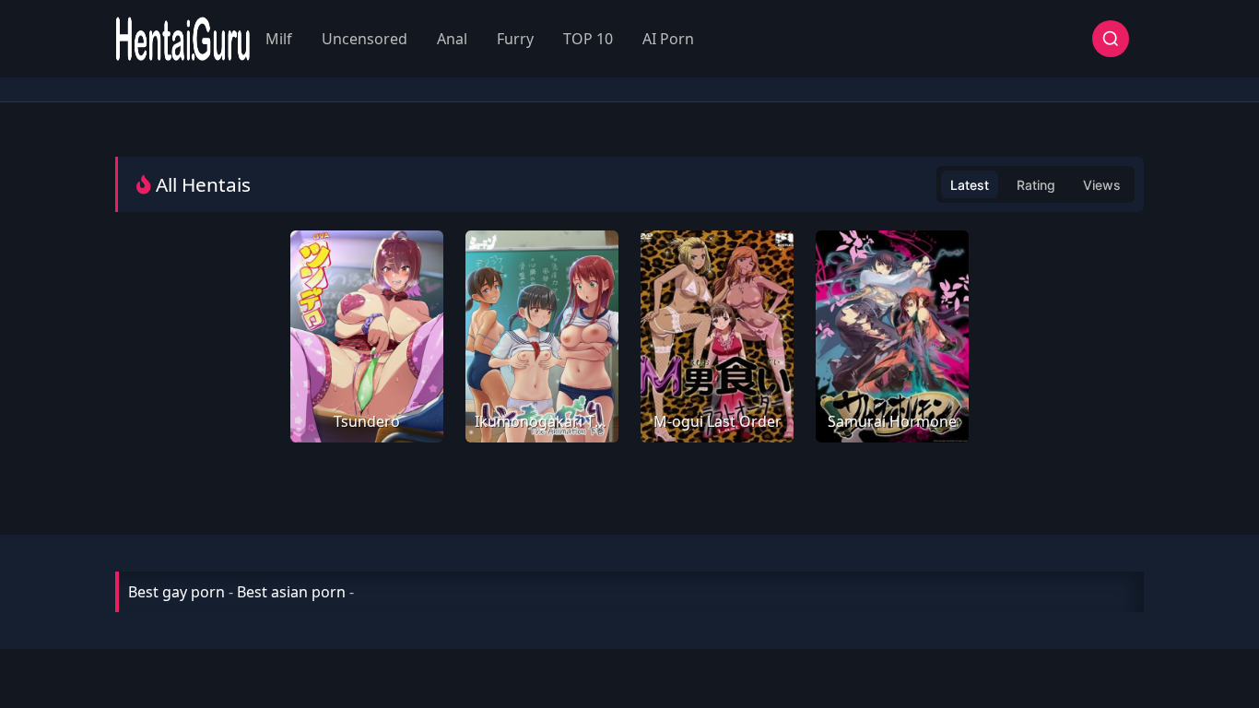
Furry (515, 39)
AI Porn (668, 39)
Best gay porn (176, 592)
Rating (1036, 185)
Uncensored (364, 39)
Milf (278, 39)
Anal (452, 39)
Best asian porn (291, 592)
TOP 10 (588, 39)
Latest (969, 185)
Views (1102, 185)
